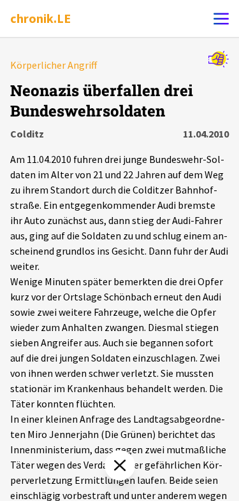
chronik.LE (40, 18)
